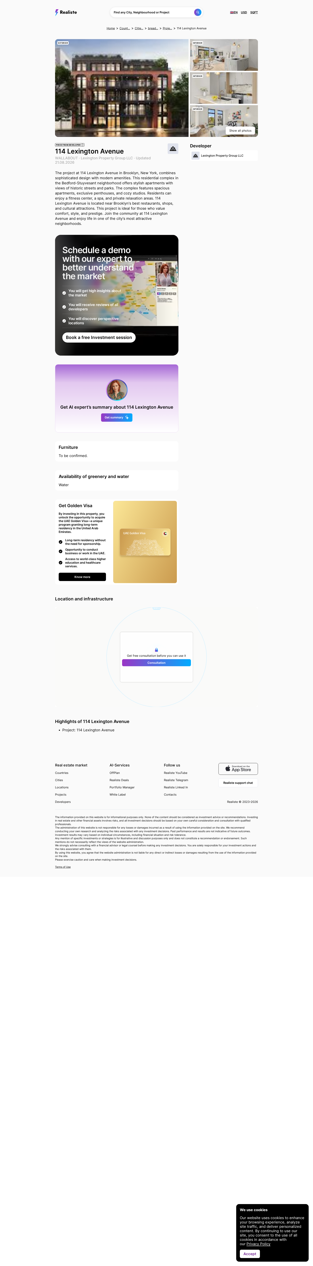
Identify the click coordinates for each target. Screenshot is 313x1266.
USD (244, 12)
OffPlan (115, 773)
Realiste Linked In (176, 787)
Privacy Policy (258, 1244)
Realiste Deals (119, 780)
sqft (254, 12)
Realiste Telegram (176, 780)
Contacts (170, 794)
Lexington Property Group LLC (107, 158)
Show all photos (240, 130)
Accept (249, 1254)
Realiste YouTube (175, 773)
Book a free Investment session (99, 337)
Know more (82, 577)
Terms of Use (63, 866)
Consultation (156, 663)
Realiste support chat (238, 783)
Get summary (114, 417)
